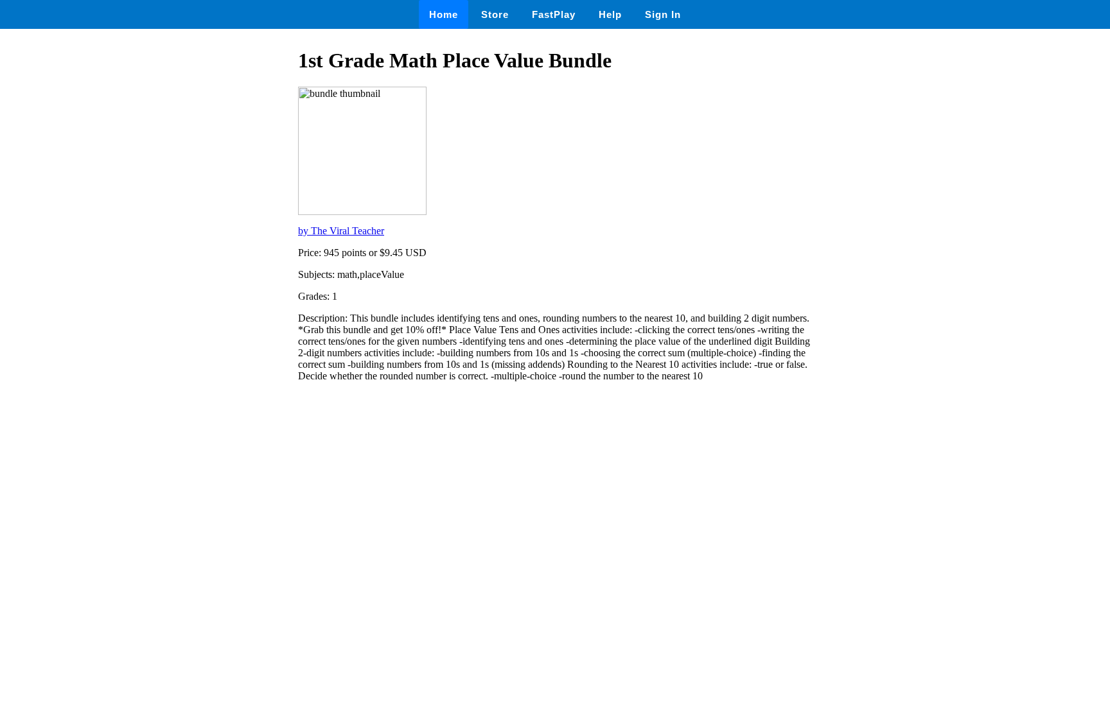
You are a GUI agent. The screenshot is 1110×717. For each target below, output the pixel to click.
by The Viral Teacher (341, 230)
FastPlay (554, 14)
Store (495, 14)
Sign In (663, 14)
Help (610, 14)
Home (443, 14)
